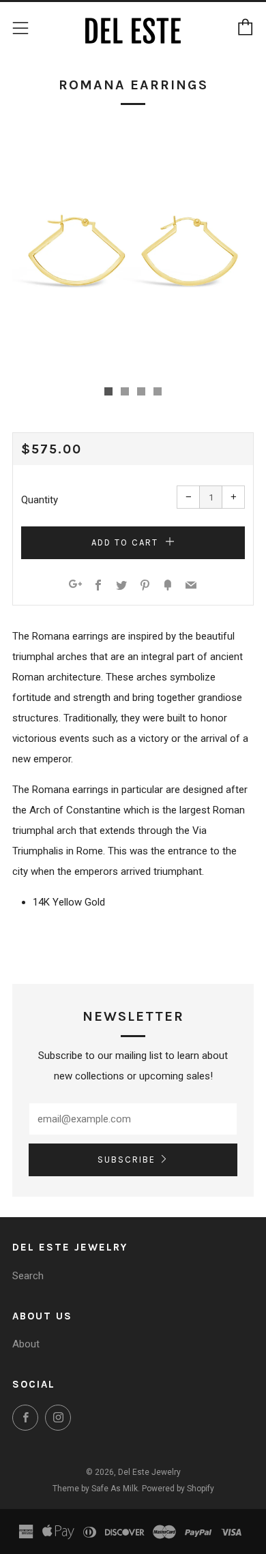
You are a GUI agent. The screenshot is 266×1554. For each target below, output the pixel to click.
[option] (133, 250)
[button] (108, 391)
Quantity (39, 500)
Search (28, 1276)
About (26, 1344)
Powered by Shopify (178, 1488)
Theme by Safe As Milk (95, 1488)
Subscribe (127, 1159)
